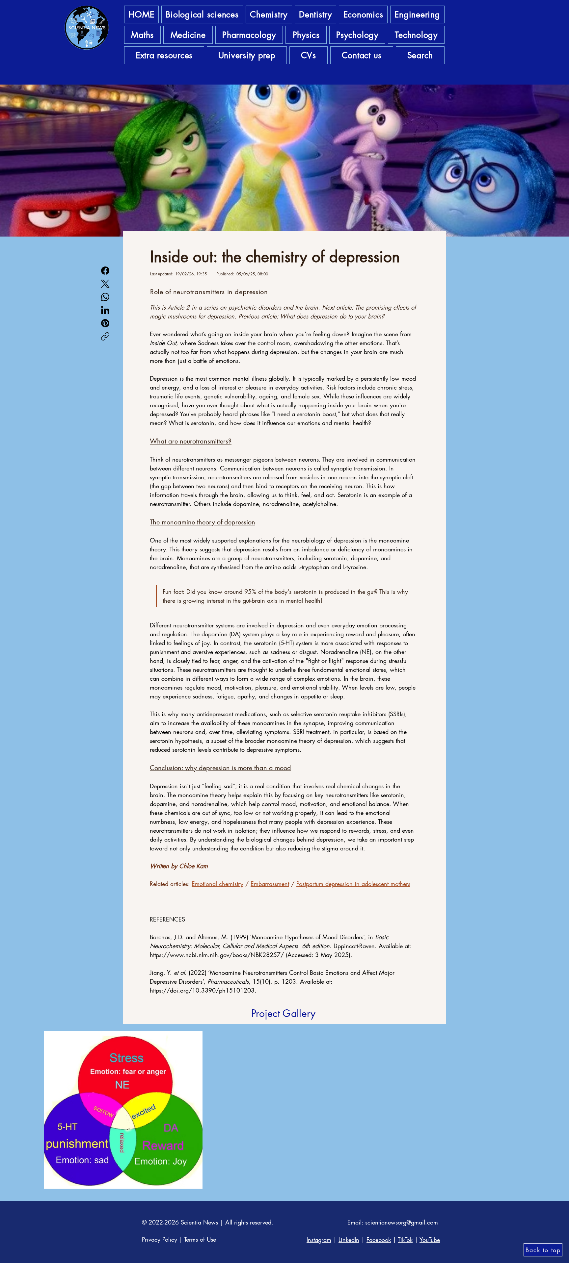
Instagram (319, 1240)
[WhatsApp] (105, 297)
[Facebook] (105, 270)
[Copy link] (105, 336)
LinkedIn (349, 1240)
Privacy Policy (159, 1239)
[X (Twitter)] (105, 284)
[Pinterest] (105, 323)
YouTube (430, 1240)
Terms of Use (200, 1239)
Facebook (378, 1240)
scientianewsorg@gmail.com (401, 1222)
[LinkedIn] (105, 310)
